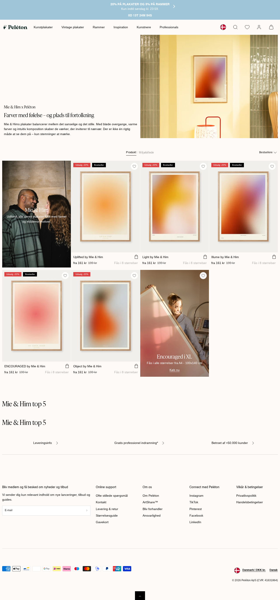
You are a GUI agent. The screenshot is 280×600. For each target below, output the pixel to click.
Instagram (196, 495)
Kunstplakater (43, 27)
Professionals (169, 27)
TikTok (193, 502)
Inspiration (121, 27)
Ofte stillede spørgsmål (112, 495)
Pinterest (195, 509)
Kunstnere (144, 27)
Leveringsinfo (42, 443)
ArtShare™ (150, 502)
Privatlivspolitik (246, 495)
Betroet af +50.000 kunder (230, 443)
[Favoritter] (247, 27)
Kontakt (101, 502)
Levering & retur (107, 509)
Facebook (196, 515)
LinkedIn (195, 522)
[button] (235, 27)
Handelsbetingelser (249, 502)
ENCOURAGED (24, 366)
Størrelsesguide (107, 515)
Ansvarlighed (152, 515)
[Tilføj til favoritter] (134, 166)
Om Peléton (151, 495)
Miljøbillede (146, 152)
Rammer (99, 27)
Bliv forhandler (153, 509)
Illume (225, 257)
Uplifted (88, 257)
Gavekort (102, 522)
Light (155, 257)
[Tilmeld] (87, 511)
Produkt (131, 152)
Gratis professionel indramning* (136, 443)
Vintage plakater (72, 27)
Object (87, 366)
